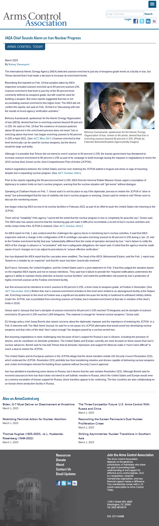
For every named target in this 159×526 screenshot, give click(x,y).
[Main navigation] (152, 4)
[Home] (39, 19)
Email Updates (66, 474)
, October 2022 (69, 173)
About (60, 464)
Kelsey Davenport (19, 64)
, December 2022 (17, 291)
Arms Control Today (25, 47)
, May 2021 (42, 138)
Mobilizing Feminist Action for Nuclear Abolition (34, 419)
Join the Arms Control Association (130, 455)
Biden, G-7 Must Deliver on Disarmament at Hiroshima (39, 404)
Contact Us (63, 469)
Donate (61, 460)
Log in (128, 19)
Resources (63, 455)
